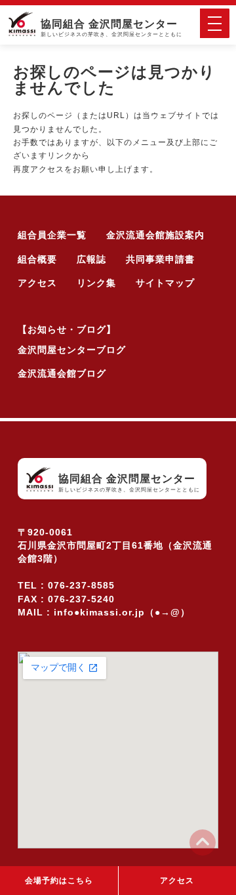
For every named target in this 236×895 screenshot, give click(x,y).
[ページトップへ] (202, 842)
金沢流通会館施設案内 (155, 235)
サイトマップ (165, 283)
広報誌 (91, 259)
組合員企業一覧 (52, 235)
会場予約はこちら (59, 880)
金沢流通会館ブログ (62, 373)
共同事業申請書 (160, 259)
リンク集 (96, 283)
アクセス (37, 283)
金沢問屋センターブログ (72, 349)
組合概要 (37, 259)
